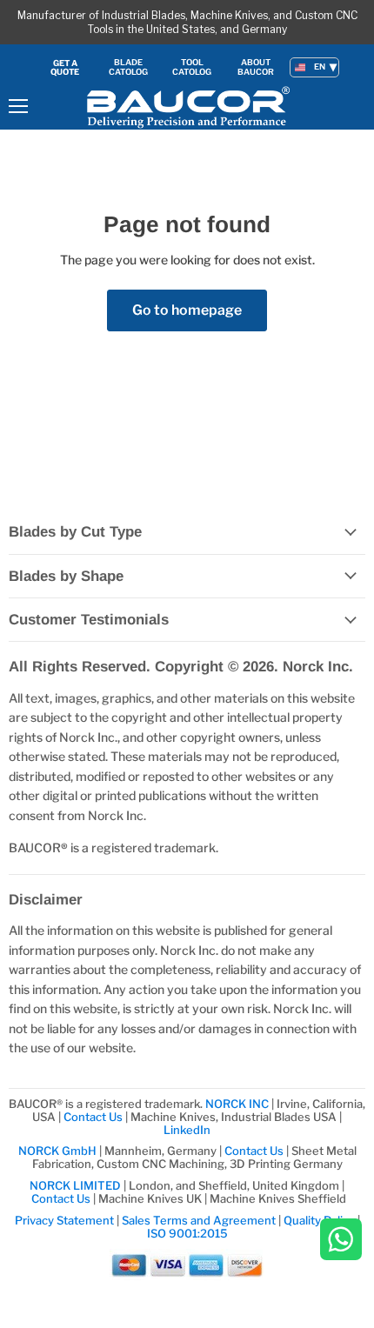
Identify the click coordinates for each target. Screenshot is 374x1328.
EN (319, 66)
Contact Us (94, 1117)
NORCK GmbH (57, 1151)
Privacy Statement (64, 1220)
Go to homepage (187, 310)
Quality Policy (319, 1220)
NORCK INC (237, 1104)
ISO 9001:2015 (187, 1233)
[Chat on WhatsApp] (341, 1240)
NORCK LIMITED (77, 1185)
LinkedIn (187, 1130)
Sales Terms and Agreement (199, 1220)
